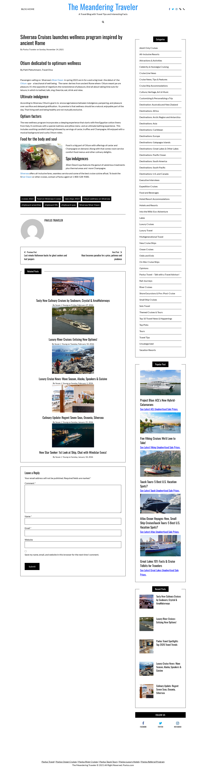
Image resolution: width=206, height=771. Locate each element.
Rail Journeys (145, 280)
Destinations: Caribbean (151, 129)
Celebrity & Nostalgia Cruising (154, 66)
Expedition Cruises (148, 186)
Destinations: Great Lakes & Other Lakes (159, 148)
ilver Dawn (26, 176)
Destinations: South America (153, 161)
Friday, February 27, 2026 (82, 305)
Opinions (143, 268)
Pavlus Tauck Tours (108, 761)
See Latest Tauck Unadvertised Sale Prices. (160, 490)
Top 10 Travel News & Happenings (155, 318)
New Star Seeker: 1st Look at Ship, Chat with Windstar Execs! (73, 452)
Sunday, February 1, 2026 (82, 383)
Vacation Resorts (147, 350)
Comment (30, 483)
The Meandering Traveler (103, 6)
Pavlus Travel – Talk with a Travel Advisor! (159, 274)
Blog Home (27, 9)
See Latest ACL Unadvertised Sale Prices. (159, 409)
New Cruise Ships (147, 243)
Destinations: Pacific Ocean (152, 155)
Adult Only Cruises (148, 48)
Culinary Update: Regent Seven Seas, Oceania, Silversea (73, 417)
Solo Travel (144, 306)
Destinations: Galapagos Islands (154, 142)
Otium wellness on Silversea (96, 198)
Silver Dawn (57, 80)
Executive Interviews (149, 180)
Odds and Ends (146, 255)
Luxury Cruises (146, 224)
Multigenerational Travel (151, 236)
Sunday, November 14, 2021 (51, 49)
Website (29, 539)
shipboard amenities (31, 204)
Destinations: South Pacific (152, 167)
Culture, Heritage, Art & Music (153, 92)
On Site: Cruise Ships (149, 262)
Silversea (24, 173)
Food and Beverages (149, 192)
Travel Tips (144, 337)
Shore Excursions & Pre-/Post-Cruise (157, 293)
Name (28, 516)
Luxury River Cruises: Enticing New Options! (73, 339)
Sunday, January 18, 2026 (82, 457)
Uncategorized (146, 343)
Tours (142, 331)
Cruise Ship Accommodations (153, 85)
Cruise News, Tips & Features (153, 79)
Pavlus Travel (48, 761)
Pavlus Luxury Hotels (129, 761)
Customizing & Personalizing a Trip (156, 98)
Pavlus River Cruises (88, 761)
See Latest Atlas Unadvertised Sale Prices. (159, 532)
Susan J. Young (61, 305)
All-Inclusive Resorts (149, 54)
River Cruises (145, 287)
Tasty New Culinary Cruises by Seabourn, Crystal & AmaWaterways (73, 300)
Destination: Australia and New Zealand (158, 104)
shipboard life (51, 204)
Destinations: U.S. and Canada (153, 173)
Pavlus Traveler (29, 49)
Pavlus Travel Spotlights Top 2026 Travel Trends (167, 642)
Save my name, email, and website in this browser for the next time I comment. (62, 554)
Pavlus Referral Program (153, 761)
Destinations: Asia (148, 123)
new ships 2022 (72, 198)
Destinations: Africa (149, 111)
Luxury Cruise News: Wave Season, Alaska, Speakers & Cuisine (73, 378)
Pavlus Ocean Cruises (66, 761)
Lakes (142, 217)
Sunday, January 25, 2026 (82, 422)
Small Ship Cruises (148, 299)
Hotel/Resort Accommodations (154, 199)
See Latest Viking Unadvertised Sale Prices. (160, 447)
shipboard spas (68, 204)
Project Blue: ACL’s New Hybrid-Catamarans (158, 402)
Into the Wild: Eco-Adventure (153, 211)
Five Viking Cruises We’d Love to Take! (157, 440)
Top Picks (143, 324)
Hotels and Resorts (148, 205)
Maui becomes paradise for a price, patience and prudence (101, 256)
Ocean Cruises (146, 249)
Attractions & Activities (150, 60)
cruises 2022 (27, 198)
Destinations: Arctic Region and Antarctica (159, 117)
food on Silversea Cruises (49, 198)
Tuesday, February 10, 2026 (82, 344)
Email (28, 528)
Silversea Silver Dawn (89, 204)
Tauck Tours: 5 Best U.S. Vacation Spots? (158, 483)
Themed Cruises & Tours (151, 312)
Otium (23, 83)
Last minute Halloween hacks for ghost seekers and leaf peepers (45, 256)
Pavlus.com (128, 765)
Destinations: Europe (149, 136)
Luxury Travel (145, 230)
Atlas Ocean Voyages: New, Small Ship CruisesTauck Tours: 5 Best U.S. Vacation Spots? (160, 522)
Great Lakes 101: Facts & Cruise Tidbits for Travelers (157, 563)
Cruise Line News (147, 73)
